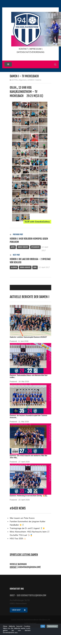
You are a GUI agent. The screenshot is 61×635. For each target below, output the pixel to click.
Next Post (16, 255)
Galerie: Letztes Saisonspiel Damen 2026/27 (28, 337)
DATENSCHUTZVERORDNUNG (30, 52)
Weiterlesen (52, 626)
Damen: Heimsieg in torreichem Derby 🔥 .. (29, 496)
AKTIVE (15, 80)
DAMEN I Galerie (34, 80)
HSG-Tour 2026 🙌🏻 (18, 538)
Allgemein (23, 80)
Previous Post (17, 234)
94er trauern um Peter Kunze (22, 518)
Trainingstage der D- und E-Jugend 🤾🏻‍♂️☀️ (27, 528)
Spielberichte (35, 247)
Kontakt (13, 567)
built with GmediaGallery (37, 221)
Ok (43, 626)
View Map (16, 610)
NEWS (35, 267)
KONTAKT (23, 49)
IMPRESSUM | (35, 49)
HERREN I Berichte (23, 247)
